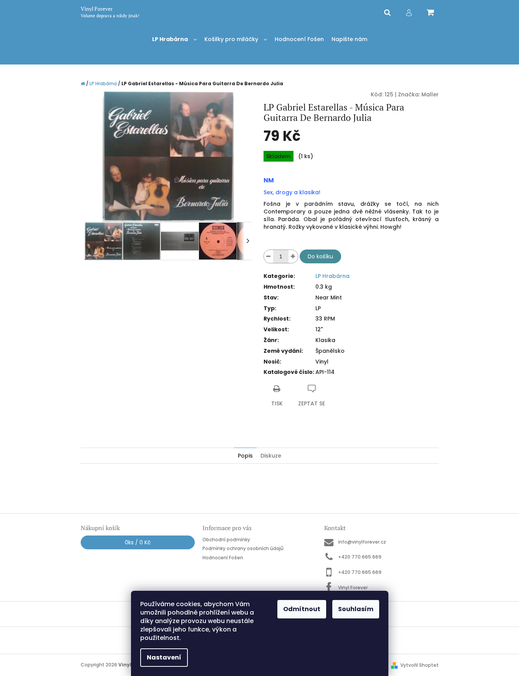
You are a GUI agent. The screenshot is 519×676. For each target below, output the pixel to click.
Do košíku (320, 256)
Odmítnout (301, 609)
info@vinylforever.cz (362, 542)
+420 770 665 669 (359, 557)
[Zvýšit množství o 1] (293, 256)
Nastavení (164, 657)
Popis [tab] (245, 455)
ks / (138, 542)
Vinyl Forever (353, 587)
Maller (430, 94)
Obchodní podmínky (226, 539)
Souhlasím (355, 609)
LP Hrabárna (332, 276)
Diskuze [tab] (270, 455)
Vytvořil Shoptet (419, 665)
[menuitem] (174, 39)
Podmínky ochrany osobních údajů (243, 548)
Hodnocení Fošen (222, 557)
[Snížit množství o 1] (268, 256)
